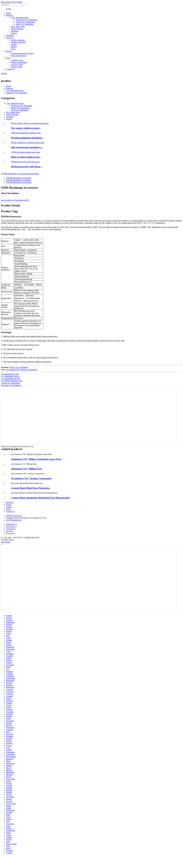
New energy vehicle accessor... (26, 128)
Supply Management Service (22, 53)
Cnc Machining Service (10, 376)
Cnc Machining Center (10, 374)
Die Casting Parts (18, 26)
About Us (10, 38)
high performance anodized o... (27, 147)
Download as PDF (21, 200)
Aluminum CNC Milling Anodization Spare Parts (36, 459)
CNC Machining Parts (20, 18)
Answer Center (17, 65)
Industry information (19, 62)
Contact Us (10, 69)
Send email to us (7, 200)
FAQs (13, 49)
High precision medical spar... (26, 157)
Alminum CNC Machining (26, 20)
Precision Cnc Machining (11, 385)
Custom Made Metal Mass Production (30, 488)
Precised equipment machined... (27, 137)
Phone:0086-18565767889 (11, 2)
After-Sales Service (18, 56)
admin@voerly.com (13, 516)
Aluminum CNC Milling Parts (26, 468)
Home (8, 13)
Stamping (14, 31)
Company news (17, 60)
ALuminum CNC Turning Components (21, 370)
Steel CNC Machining (24, 24)
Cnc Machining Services (10, 379)
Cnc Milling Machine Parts (11, 381)
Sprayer (14, 33)
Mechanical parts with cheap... (26, 166)
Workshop (10, 35)
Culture (14, 44)
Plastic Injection (17, 29)
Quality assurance (18, 40)
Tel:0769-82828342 (14, 520)
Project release (16, 67)
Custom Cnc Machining (10, 383)
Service (9, 51)
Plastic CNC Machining (25, 22)
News (8, 58)
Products (9, 15)
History (14, 47)
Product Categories (18, 42)
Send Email (5, 542)
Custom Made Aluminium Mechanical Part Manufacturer (40, 497)
